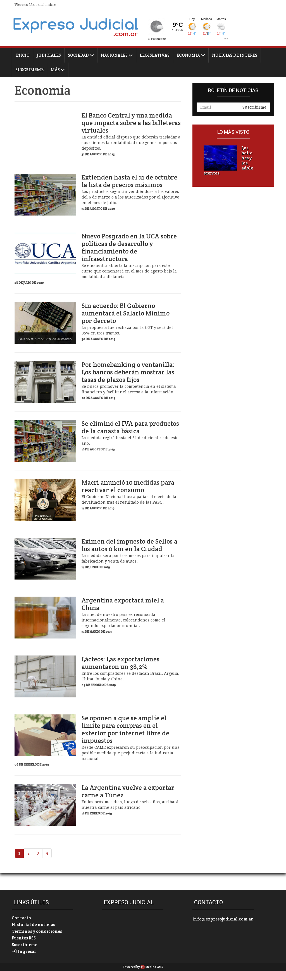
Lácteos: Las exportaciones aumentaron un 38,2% (120, 663)
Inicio (22, 55)
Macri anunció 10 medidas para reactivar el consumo (128, 486)
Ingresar (26, 951)
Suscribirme (29, 69)
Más (56, 69)
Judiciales (49, 55)
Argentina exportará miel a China (123, 604)
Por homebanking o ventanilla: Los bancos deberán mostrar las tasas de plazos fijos (128, 372)
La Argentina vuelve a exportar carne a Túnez (128, 791)
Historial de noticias (33, 924)
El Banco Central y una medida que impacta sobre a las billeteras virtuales (131, 123)
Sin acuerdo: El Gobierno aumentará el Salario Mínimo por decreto (126, 313)
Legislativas (155, 55)
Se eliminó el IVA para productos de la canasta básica (130, 427)
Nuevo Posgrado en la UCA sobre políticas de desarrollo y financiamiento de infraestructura (129, 248)
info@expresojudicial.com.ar (222, 919)
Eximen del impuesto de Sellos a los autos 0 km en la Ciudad (129, 545)
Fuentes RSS (24, 938)
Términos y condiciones (37, 931)
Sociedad (79, 55)
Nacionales (114, 55)
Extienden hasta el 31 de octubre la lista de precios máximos (129, 181)
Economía (189, 55)
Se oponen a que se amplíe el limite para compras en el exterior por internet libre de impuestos (125, 729)
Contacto (21, 917)
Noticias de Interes (234, 55)
